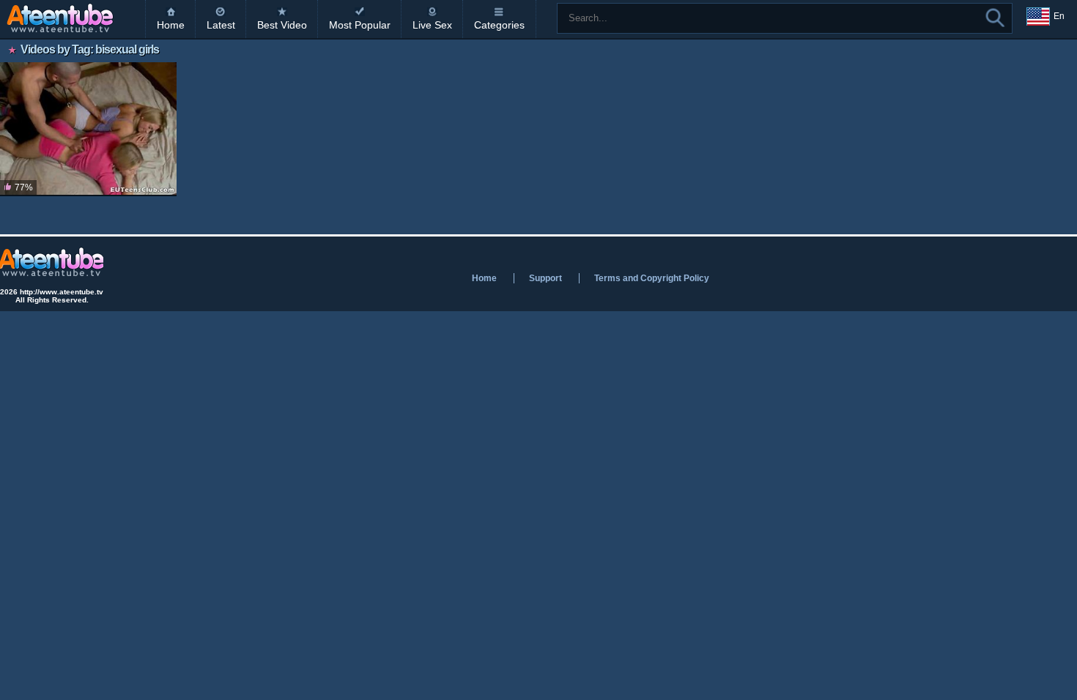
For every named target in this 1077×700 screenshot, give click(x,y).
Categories (499, 25)
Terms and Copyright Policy (651, 278)
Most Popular (360, 25)
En (1059, 16)
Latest (221, 25)
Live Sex (432, 25)
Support (545, 278)
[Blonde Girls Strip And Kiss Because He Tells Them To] (88, 129)
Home (171, 25)
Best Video (282, 25)
